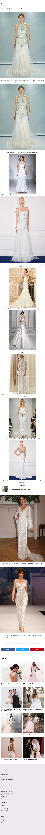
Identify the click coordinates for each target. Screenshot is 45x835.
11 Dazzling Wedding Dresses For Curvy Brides (31, 734)
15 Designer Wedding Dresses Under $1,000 (9, 734)
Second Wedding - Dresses (16, 642)
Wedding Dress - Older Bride (36, 642)
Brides (8, 637)
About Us (3, 822)
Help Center (3, 820)
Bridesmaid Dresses (5, 776)
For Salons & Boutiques (6, 794)
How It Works (4, 819)
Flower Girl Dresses (5, 777)
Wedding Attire (4, 7)
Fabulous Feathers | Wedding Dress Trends (19, 489)
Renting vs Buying (4, 810)
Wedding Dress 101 (5, 805)
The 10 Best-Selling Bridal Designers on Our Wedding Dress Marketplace (11, 684)
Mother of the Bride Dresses (7, 779)
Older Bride (8, 642)
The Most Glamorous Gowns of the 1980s (31, 759)
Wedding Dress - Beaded (26, 642)
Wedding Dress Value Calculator (7, 791)
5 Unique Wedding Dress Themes (29, 683)
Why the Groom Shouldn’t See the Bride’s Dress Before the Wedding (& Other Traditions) (11, 710)
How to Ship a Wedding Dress (7, 793)
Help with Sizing (4, 808)
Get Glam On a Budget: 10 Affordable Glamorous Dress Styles (33, 710)
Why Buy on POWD (5, 781)
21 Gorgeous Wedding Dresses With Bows (9, 759)
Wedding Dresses (4, 774)
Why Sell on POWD (5, 796)
